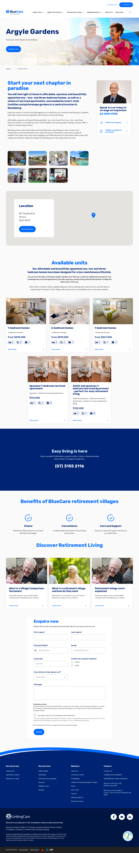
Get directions (27, 229)
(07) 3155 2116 (113, 4)
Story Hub (75, 790)
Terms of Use (34, 850)
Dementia (42, 775)
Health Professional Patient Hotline (84, 782)
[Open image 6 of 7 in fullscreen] (37, 175)
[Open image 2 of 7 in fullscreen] (37, 158)
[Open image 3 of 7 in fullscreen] (58, 158)
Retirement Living (12, 779)
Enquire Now (127, 4)
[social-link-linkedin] (130, 817)
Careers (74, 794)
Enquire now (13, 49)
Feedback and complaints (113, 775)
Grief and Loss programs (47, 779)
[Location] (93, 215)
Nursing (41, 782)
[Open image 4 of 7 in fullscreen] (79, 158)
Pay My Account (77, 801)
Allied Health (43, 771)
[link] (26, 325)
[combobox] (36, 650)
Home (8, 69)
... (13, 68)
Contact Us (108, 771)
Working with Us (77, 797)
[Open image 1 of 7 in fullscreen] (17, 158)
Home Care (10, 771)
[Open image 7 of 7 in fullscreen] (58, 175)
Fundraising (75, 779)
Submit (39, 732)
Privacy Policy (23, 850)
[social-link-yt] (122, 817)
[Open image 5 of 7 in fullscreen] (17, 175)
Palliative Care (44, 786)
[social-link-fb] (114, 817)
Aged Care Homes (12, 775)
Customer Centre (77, 775)
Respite (41, 790)
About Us (74, 771)
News (73, 786)
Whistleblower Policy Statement (116, 779)
